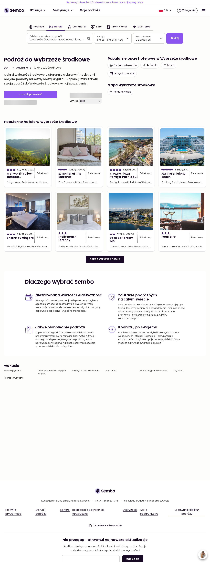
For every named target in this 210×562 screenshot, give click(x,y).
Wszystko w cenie (124, 73)
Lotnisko (74, 101)
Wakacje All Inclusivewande (85, 371)
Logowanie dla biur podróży (186, 511)
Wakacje (36, 10)
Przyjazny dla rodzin (125, 65)
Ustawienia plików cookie (108, 525)
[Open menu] (203, 10)
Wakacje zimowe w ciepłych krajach (52, 372)
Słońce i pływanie (12, 371)
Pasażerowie (143, 36)
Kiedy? (101, 36)
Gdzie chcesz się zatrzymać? (46, 36)
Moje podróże (90, 10)
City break (178, 371)
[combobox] (57, 39)
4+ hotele (152, 65)
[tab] (36, 27)
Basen (170, 65)
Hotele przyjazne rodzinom (153, 371)
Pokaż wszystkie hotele (105, 259)
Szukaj (174, 38)
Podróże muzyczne (13, 378)
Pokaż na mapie (122, 91)
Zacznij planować (30, 95)
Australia (22, 67)
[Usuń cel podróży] (89, 38)
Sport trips (111, 371)
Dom (7, 67)
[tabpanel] (105, 38)
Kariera (65, 510)
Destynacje (61, 10)
